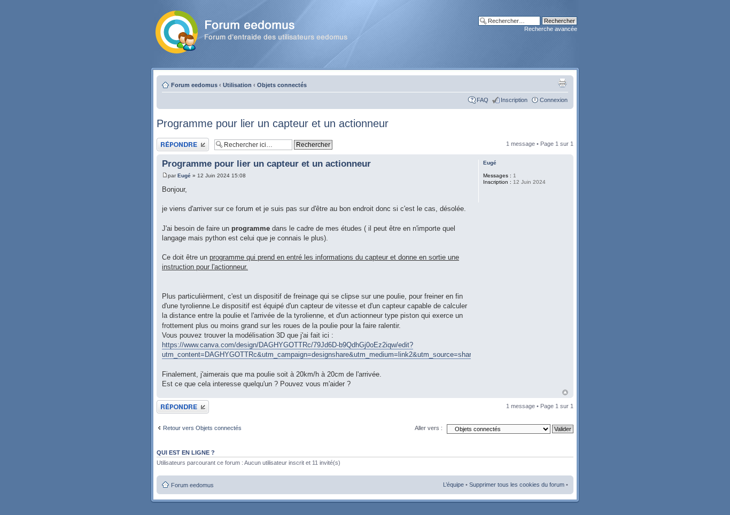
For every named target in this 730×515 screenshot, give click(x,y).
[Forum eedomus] (260, 29)
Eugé (184, 175)
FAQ (482, 100)
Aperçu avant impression (562, 83)
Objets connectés (282, 85)
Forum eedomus (194, 85)
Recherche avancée (550, 29)
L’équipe (453, 484)
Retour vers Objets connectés (202, 428)
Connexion (554, 100)
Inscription (514, 100)
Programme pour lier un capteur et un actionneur (273, 123)
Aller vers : (428, 428)
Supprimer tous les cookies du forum (516, 484)
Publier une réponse (182, 141)
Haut (565, 392)
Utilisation (237, 85)
